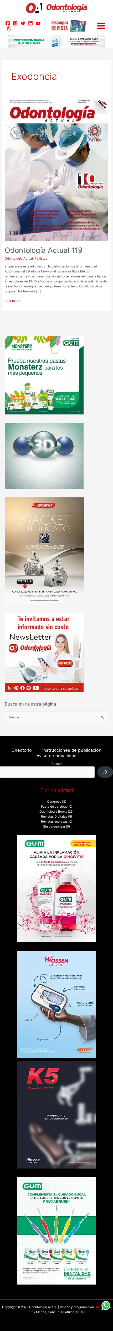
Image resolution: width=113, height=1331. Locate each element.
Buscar (57, 764)
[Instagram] (15, 23)
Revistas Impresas (54, 821)
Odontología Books (53, 811)
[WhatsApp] (9, 28)
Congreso (54, 801)
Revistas (40, 258)
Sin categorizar (54, 826)
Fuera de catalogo (54, 806)
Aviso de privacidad (56, 755)
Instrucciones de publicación (71, 750)
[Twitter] (22, 23)
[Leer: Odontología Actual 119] (56, 169)
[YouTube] (38, 23)
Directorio (22, 750)
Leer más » (12, 300)
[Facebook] (7, 23)
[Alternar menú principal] (101, 26)
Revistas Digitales (54, 816)
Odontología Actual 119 (44, 250)
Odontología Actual (19, 258)
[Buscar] (105, 772)
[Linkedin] (30, 23)
